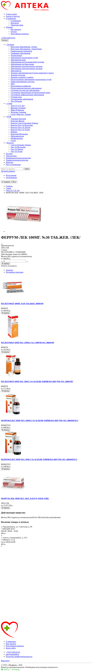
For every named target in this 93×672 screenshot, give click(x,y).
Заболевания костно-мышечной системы (27, 62)
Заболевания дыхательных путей (24, 58)
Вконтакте (5, 661)
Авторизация (11, 177)
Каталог (5, 40)
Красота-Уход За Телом (20, 130)
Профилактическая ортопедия (18, 158)
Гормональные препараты (21, 51)
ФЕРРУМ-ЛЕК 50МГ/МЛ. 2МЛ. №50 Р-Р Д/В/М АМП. (25, 498)
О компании (11, 18)
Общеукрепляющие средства (23, 82)
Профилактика (17, 138)
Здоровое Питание (18, 119)
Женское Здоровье (18, 108)
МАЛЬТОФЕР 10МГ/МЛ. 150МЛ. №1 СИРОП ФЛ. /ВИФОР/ (27, 343)
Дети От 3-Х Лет (18, 106)
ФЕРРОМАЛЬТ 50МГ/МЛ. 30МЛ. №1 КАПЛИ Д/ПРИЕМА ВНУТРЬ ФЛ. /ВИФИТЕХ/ (39, 459)
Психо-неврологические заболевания (26, 88)
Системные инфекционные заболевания (27, 95)
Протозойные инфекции (21, 86)
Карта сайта (11, 648)
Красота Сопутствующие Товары (24, 123)
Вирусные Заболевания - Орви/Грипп (26, 49)
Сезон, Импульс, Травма (21, 114)
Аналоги (9, 270)
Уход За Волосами (18, 147)
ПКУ (13, 84)
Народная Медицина (19, 134)
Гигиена (9, 154)
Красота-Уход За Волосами (22, 125)
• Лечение (10, 45)
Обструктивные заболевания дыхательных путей (31, 79)
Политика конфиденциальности (19, 657)
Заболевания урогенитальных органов (26, 66)
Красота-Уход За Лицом (20, 127)
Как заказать (16, 29)
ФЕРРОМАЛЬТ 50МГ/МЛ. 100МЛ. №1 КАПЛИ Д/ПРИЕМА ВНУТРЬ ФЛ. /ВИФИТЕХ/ (39, 421)
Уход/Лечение (16, 101)
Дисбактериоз (16, 55)
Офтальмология (17, 136)
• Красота (10, 143)
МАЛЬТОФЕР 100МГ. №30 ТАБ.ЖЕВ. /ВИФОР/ (22, 304)
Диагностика (11, 156)
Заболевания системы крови (22, 64)
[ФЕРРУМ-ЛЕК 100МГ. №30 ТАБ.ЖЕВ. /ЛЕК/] (24, 231)
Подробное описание (14, 272)
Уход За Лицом (17, 149)
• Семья (9, 103)
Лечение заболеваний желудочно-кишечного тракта (32, 73)
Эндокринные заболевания (22, 99)
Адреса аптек (11, 14)
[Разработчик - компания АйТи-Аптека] (10, 670)
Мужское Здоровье (18, 112)
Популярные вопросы (20, 34)
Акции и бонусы (13, 16)
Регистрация (11, 175)
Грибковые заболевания (20, 53)
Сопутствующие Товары (21, 145)
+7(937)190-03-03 (8, 38)
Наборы (14, 132)
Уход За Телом (16, 151)
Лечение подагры (18, 75)
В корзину (5, 263)
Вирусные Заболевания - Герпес (24, 47)
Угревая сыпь (16, 97)
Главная (9, 186)
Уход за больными (13, 165)
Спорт (13, 141)
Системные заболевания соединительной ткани (30, 93)
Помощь (9, 27)
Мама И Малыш (17, 110)
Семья (8, 188)
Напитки (9, 162)
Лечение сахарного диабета (22, 77)
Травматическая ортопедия (17, 160)
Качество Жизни (17, 121)
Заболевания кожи (18, 60)
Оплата (14, 32)
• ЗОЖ (8, 117)
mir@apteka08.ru (12, 654)
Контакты (15, 23)
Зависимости (16, 71)
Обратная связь (17, 25)
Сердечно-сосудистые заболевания (25, 90)
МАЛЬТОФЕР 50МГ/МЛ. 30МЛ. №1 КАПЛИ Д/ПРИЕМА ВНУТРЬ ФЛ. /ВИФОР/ (37, 381)
